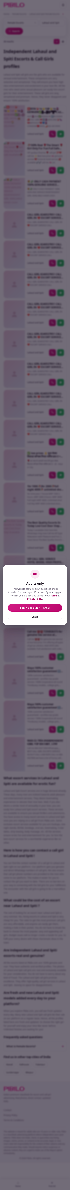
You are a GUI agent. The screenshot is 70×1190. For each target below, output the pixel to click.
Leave (35, 616)
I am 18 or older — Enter (35, 607)
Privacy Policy (34, 598)
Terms (54, 595)
